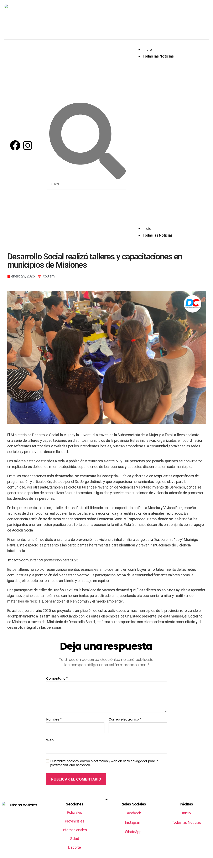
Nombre (54, 719)
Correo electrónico (125, 719)
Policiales (74, 812)
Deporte (74, 847)
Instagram (133, 822)
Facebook (133, 813)
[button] (171, 146)
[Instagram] (27, 145)
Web (50, 740)
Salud (74, 838)
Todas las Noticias (158, 56)
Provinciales (74, 821)
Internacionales (74, 830)
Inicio (147, 49)
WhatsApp (133, 832)
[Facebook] (15, 145)
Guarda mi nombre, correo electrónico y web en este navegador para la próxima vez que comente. (104, 763)
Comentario (57, 678)
